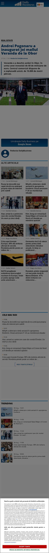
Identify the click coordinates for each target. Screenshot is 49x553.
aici (17, 519)
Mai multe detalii (33, 509)
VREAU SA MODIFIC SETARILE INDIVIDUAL (24, 550)
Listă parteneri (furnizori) (10, 542)
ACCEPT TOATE (24, 547)
